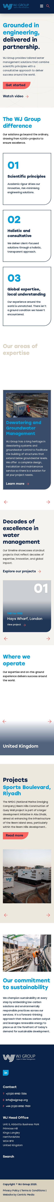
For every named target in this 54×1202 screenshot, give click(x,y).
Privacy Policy (11, 1190)
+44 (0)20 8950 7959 (18, 1106)
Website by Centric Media (18, 1195)
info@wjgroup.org (17, 1100)
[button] (6, 502)
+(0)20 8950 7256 (16, 1094)
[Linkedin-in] (6, 1073)
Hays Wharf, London (24, 619)
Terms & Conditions (33, 1190)
